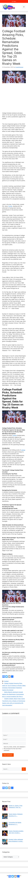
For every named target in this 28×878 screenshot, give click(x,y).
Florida (10, 206)
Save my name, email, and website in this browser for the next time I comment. (14, 748)
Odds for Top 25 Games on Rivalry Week (13, 685)
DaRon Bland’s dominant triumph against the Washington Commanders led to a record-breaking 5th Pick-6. (13, 694)
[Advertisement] (14, 98)
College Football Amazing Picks (13, 683)
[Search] (24, 769)
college (15, 435)
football (6, 681)
